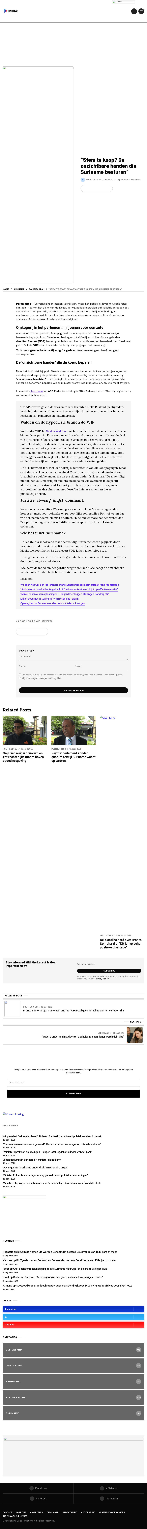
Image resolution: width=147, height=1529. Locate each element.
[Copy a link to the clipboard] (108, 188)
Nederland (103, 1033)
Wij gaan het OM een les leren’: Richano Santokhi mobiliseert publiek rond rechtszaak (69, 585)
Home (6, 289)
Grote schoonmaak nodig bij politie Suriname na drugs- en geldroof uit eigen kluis (60, 1269)
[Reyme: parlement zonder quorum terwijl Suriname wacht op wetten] (73, 730)
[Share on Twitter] (89, 188)
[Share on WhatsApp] (94, 188)
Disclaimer (53, 1512)
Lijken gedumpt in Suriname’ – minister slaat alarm (49, 599)
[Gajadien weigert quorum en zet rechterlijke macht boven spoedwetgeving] (25, 730)
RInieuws (48, 621)
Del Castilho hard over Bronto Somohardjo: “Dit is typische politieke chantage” (121, 944)
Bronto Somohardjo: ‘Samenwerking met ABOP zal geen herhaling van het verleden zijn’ (73, 1011)
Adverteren (36, 1512)
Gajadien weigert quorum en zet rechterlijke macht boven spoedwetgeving (23, 757)
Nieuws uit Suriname (29, 621)
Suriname (18, 289)
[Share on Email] (104, 188)
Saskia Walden (56, 431)
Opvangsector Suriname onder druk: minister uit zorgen (52, 603)
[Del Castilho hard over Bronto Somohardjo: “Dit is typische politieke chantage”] (122, 823)
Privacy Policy (102, 979)
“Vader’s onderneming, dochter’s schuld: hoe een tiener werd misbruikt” (82, 1037)
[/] (134, 11)
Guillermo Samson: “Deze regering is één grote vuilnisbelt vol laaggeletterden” (58, 1277)
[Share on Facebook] (84, 188)
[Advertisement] (73, 45)
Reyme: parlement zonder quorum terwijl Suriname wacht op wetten (73, 757)
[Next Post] (135, 1035)
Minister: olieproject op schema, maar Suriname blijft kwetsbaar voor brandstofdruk (52, 1183)
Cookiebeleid (88, 1512)
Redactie (8, 1252)
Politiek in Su (106, 179)
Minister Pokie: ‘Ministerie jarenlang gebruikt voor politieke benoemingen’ (45, 1175)
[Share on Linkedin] (99, 188)
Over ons (21, 1512)
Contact (7, 1512)
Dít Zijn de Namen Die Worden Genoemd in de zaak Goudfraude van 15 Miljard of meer (67, 1252)
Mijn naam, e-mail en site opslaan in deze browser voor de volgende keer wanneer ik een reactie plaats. (72, 675)
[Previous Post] (12, 1009)
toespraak (36, 391)
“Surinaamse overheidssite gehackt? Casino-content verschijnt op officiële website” (69, 590)
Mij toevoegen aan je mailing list (41, 678)
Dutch (119, 2)
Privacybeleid (70, 1512)
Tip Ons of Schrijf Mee (15, 1516)
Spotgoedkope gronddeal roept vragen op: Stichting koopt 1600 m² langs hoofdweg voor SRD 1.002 (74, 1286)
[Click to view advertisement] (73, 1455)
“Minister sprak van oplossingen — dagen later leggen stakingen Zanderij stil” (64, 594)
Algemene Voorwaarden (112, 1512)
